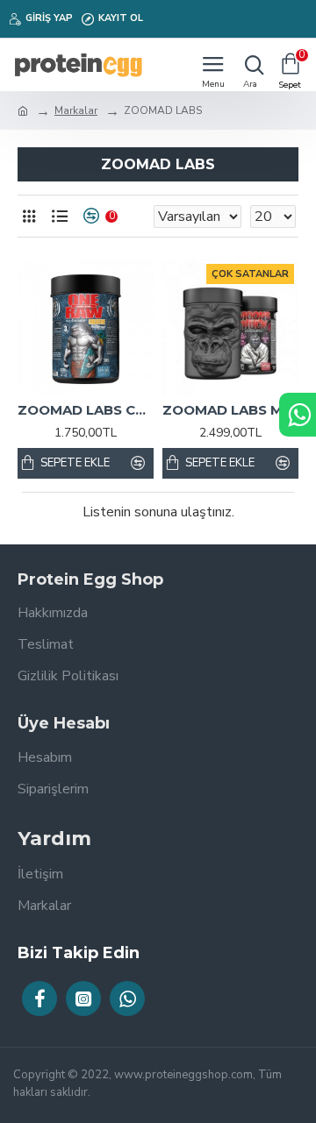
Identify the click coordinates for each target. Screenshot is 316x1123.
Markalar (75, 110)
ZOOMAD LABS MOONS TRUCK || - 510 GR (230, 410)
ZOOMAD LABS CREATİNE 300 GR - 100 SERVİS (86, 410)
